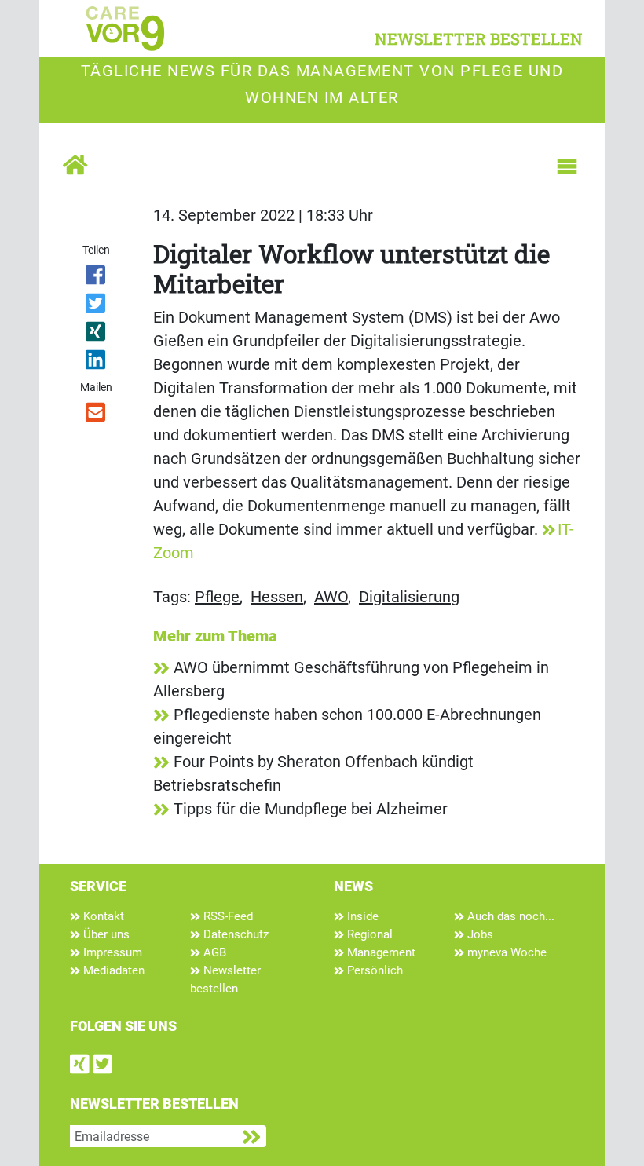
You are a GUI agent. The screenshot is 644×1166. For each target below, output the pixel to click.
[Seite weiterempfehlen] (96, 415)
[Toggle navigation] (567, 166)
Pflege (217, 596)
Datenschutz (234, 934)
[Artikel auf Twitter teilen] (96, 306)
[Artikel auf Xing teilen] (96, 334)
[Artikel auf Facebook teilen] (96, 278)
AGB (213, 952)
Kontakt (102, 916)
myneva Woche (505, 952)
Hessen (277, 596)
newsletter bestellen (479, 38)
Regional (368, 934)
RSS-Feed (226, 916)
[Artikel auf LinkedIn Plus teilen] (96, 363)
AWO (331, 596)
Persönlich (373, 970)
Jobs (478, 934)
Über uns (105, 934)
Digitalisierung (409, 596)
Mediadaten (112, 970)
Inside (361, 916)
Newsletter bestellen (225, 979)
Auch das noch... (509, 916)
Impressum (111, 952)
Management (379, 952)
